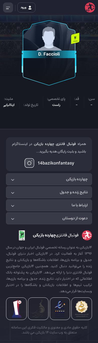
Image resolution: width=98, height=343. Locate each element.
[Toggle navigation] (8, 8)
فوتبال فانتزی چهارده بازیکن (55, 144)
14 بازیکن (42, 332)
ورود (24, 7)
